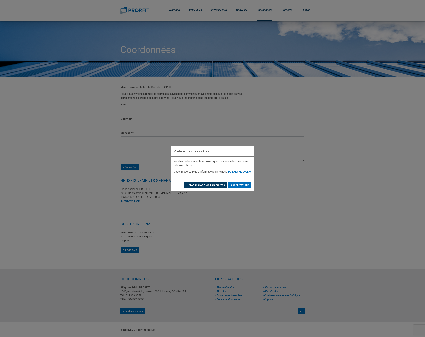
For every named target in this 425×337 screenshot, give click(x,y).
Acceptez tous (240, 185)
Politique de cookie (239, 171)
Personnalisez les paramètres (206, 185)
